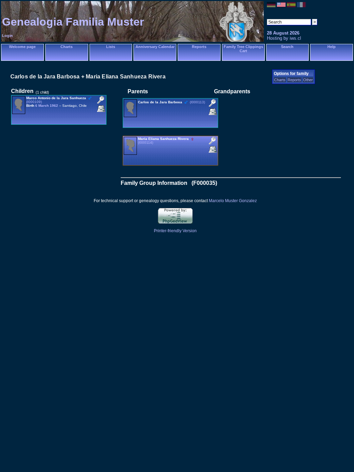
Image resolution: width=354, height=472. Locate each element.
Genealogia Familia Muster (73, 22)
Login (7, 36)
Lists (110, 47)
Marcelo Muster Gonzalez (233, 200)
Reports (199, 47)
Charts (66, 47)
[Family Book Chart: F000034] (101, 111)
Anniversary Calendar (155, 47)
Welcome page (22, 47)
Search (287, 47)
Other (308, 80)
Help (331, 47)
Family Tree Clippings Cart (243, 49)
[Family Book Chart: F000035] (212, 114)
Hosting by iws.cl (284, 38)
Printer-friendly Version (175, 230)
